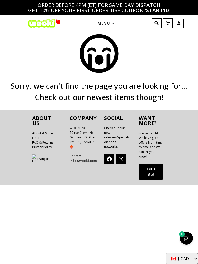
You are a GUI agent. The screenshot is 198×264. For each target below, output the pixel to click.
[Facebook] (109, 159)
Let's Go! (151, 172)
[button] (157, 23)
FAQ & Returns (42, 142)
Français (43, 158)
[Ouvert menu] (113, 23)
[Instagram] (121, 159)
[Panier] (168, 23)
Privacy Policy (42, 147)
